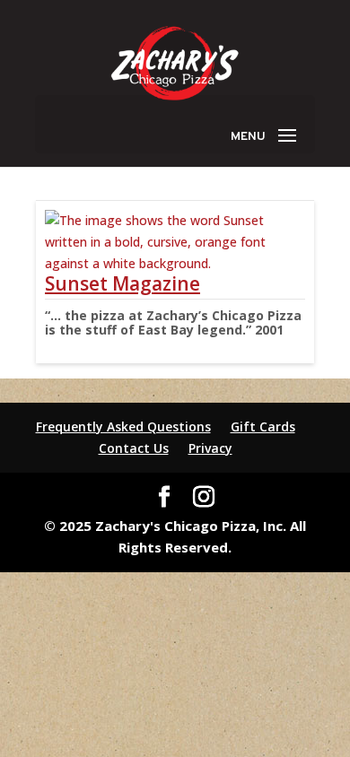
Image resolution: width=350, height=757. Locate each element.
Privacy (210, 448)
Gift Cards (263, 426)
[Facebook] (164, 497)
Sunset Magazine (122, 283)
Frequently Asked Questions (123, 426)
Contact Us (134, 448)
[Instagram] (203, 497)
